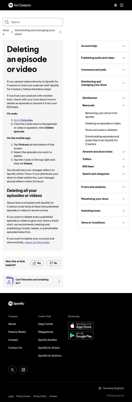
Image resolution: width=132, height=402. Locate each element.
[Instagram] (23, 370)
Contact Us (15, 347)
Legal (11, 396)
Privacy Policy (40, 396)
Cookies (53, 396)
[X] (12, 370)
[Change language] (115, 5)
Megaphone (45, 332)
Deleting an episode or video (103, 123)
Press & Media (17, 332)
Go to (23, 120)
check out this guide (37, 242)
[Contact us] (58, 281)
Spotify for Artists (49, 347)
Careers (13, 340)
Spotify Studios (47, 340)
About (12, 324)
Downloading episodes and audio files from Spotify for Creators (102, 140)
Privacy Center (23, 396)
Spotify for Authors (49, 355)
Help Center (45, 324)
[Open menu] (122, 5)
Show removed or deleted (101, 130)
